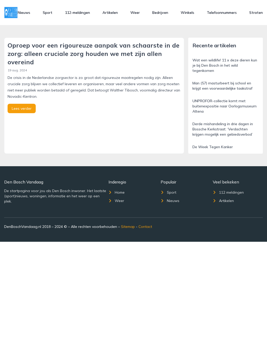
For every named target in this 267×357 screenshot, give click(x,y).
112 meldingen (231, 192)
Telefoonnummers (222, 12)
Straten (256, 12)
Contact (145, 226)
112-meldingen (77, 12)
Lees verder (22, 108)
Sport (47, 12)
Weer (135, 12)
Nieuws (24, 12)
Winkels (187, 12)
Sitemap (128, 226)
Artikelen (110, 12)
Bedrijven (160, 12)
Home (120, 192)
